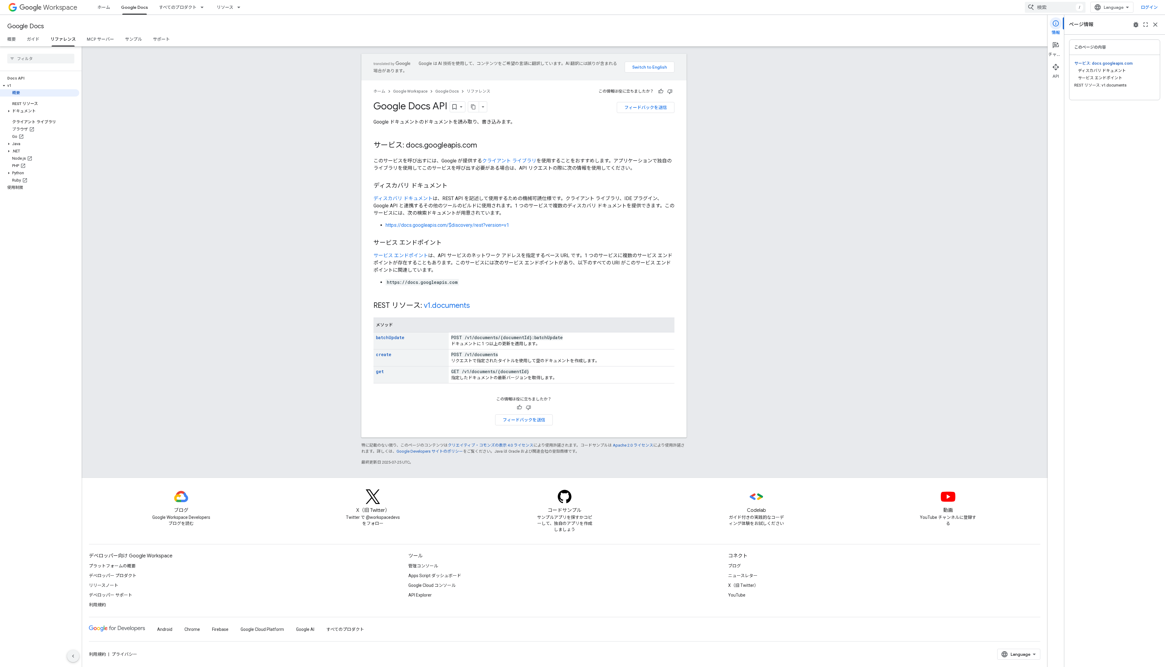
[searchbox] (40, 58)
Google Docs (134, 7)
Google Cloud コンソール (432, 585)
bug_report (1136, 24)
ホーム (103, 7)
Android (164, 629)
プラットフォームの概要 (112, 565)
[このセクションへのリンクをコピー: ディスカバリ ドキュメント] (453, 186)
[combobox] (1055, 7)
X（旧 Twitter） (743, 585)
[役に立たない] (669, 91)
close (1155, 24)
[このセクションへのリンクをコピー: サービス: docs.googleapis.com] (483, 145)
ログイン (1149, 7)
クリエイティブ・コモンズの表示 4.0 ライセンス (490, 445)
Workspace (60, 7)
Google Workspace (410, 91)
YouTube (736, 595)
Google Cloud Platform (262, 629)
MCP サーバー (100, 39)
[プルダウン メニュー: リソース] (240, 7)
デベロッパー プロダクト (113, 575)
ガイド (33, 39)
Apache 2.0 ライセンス (633, 445)
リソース (225, 7)
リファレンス (63, 39)
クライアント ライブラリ (509, 161)
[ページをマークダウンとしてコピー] (473, 107)
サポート (161, 39)
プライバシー (124, 654)
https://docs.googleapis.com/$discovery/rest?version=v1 (447, 225)
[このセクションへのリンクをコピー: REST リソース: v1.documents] (476, 306)
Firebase (220, 629)
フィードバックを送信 (645, 107)
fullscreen (1145, 24)
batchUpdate (390, 337)
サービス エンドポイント (400, 255)
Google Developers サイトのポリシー (430, 451)
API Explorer (420, 595)
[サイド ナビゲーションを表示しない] (73, 656)
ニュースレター (743, 575)
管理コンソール (423, 565)
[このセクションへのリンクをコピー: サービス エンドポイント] (448, 243)
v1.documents (447, 305)
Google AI (305, 629)
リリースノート (103, 585)
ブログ (734, 565)
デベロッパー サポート (110, 595)
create (383, 354)
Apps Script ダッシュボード (434, 575)
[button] (39, 85)
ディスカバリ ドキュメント (403, 198)
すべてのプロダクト (178, 7)
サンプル (133, 39)
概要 (11, 39)
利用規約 (97, 604)
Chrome (192, 629)
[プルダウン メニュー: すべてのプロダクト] (204, 7)
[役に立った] (660, 91)
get (380, 371)
